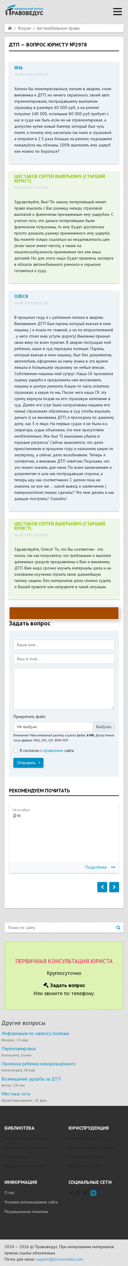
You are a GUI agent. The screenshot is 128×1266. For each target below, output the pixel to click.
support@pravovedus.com (59, 1259)
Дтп (17, 815)
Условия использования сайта (31, 1202)
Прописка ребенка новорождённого (38, 1064)
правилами (53, 750)
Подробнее (96, 867)
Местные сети (15, 1094)
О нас (9, 1192)
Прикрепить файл (29, 716)
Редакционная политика (26, 1211)
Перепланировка (18, 1048)
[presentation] (102, 887)
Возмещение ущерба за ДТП (31, 1079)
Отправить (27, 762)
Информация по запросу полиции (35, 1033)
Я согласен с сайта (47, 750)
